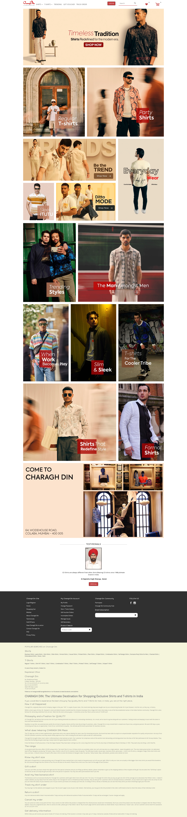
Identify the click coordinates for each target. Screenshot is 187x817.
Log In (111, 3)
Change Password (66, 606)
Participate (98, 603)
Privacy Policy (30, 635)
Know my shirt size (35, 757)
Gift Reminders (65, 622)
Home (28, 606)
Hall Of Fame (30, 622)
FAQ (27, 632)
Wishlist (28, 612)
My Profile (64, 603)
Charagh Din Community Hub (104, 606)
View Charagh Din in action (35, 625)
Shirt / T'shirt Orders (67, 609)
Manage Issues (65, 619)
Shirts (39, 4)
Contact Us (42, 668)
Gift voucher (69, 4)
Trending (58, 4)
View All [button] (93, 584)
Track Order (81, 4)
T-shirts (47, 4)
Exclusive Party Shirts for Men (139, 654)
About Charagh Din (32, 616)
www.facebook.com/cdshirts (69, 691)
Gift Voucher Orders (67, 612)
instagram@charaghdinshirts (41, 691)
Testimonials (30, 619)
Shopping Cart (31, 609)
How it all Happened (35, 704)
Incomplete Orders (67, 616)
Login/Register (31, 603)
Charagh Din (31, 676)
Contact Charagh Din (33, 628)
